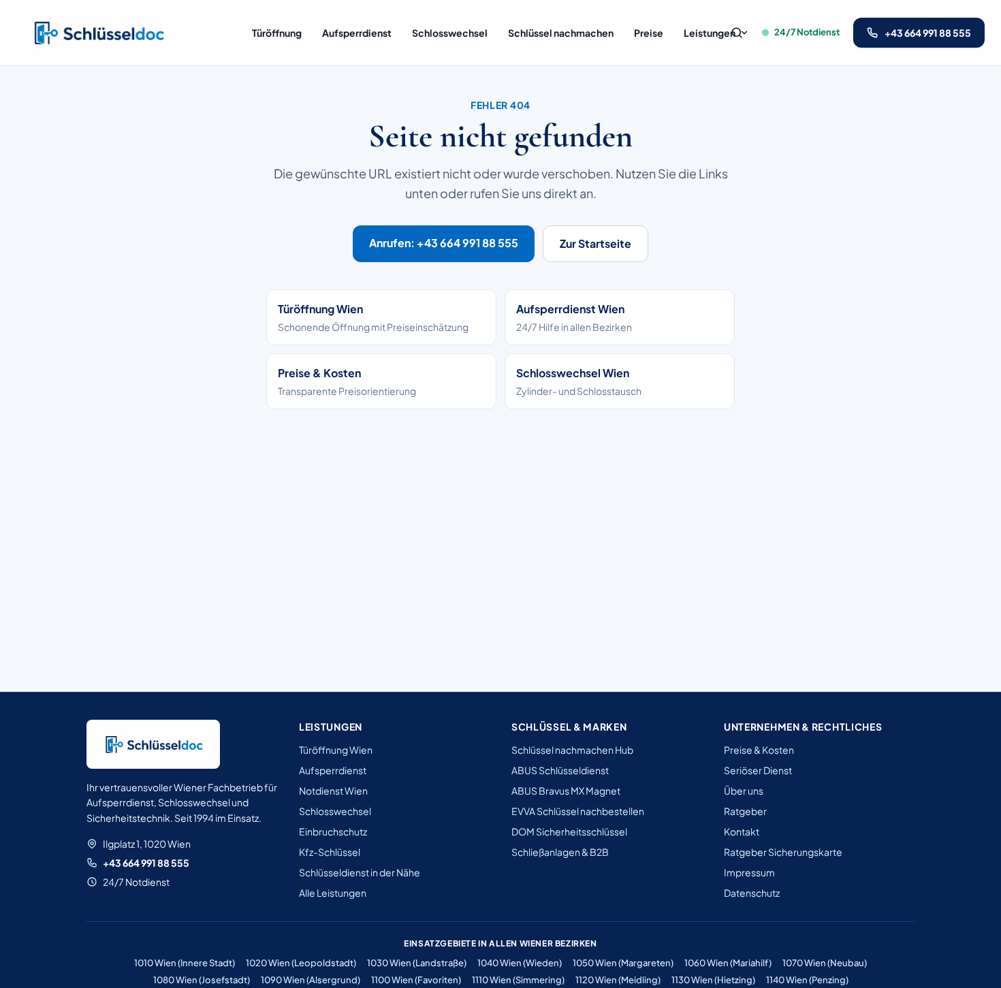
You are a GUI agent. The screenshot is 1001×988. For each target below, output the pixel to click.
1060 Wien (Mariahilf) (728, 962)
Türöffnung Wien (335, 750)
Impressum (749, 872)
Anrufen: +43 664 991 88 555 (443, 243)
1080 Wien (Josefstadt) (201, 979)
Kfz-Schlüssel (329, 852)
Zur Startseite (595, 243)
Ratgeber (745, 811)
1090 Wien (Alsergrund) (310, 979)
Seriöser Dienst (758, 770)
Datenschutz (752, 893)
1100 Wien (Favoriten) (416, 979)
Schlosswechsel (450, 33)
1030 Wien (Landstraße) (416, 962)
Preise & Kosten (759, 750)
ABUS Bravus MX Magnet (565, 790)
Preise (648, 33)
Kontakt (741, 831)
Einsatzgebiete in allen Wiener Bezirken (500, 943)
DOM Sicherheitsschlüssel (569, 831)
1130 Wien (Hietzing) (713, 979)
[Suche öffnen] (736, 32)
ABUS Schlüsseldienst (560, 770)
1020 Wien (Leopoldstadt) (301, 962)
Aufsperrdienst (357, 33)
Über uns (743, 790)
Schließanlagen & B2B (560, 852)
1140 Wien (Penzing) (807, 979)
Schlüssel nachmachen (561, 33)
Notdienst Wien (333, 790)
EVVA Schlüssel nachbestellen (577, 811)
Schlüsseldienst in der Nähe (359, 872)
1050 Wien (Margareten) (623, 962)
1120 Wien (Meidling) (618, 979)
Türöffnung (277, 33)
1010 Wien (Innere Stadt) (184, 962)
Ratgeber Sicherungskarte (783, 852)
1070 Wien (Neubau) (824, 962)
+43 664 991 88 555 (146, 863)
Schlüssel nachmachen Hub (572, 750)
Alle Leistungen (332, 893)
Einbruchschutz (333, 831)
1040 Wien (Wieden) (519, 962)
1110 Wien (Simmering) (518, 979)
